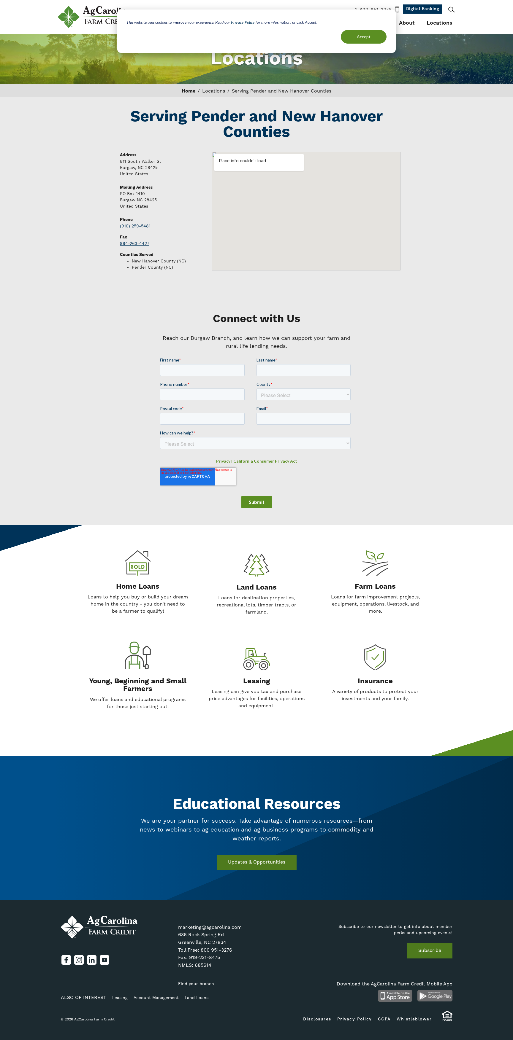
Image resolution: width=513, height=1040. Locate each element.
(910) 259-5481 (135, 226)
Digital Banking (422, 9)
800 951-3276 (216, 950)
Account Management (156, 997)
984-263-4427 (134, 243)
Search (451, 9)
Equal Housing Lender (447, 1019)
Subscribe (429, 950)
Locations (439, 23)
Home (188, 91)
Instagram (79, 960)
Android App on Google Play (435, 996)
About (407, 23)
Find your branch (196, 983)
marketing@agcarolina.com (210, 927)
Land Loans (196, 997)
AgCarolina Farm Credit (95, 16)
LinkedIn (91, 960)
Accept (363, 36)
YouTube (104, 960)
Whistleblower (414, 1019)
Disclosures (317, 1019)
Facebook (66, 960)
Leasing (120, 997)
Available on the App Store (395, 996)
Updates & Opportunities (256, 862)
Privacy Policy (243, 22)
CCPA (384, 1019)
